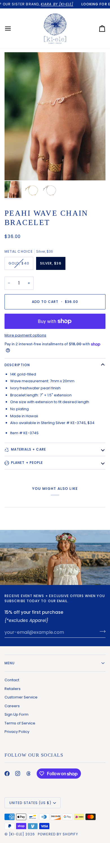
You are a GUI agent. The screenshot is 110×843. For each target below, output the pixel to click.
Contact (12, 680)
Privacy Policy (17, 731)
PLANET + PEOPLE (27, 462)
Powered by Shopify (58, 834)
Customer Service (21, 697)
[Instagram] (17, 773)
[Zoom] (15, 170)
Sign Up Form (16, 714)
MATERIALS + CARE (28, 449)
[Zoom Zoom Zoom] (55, 116)
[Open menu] (13, 28)
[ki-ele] (16, 834)
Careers (12, 706)
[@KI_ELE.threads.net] (28, 773)
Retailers (13, 688)
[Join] (100, 631)
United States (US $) (30, 802)
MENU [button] (10, 663)
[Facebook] (7, 773)
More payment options (25, 335)
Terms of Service (20, 723)
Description (17, 364)
